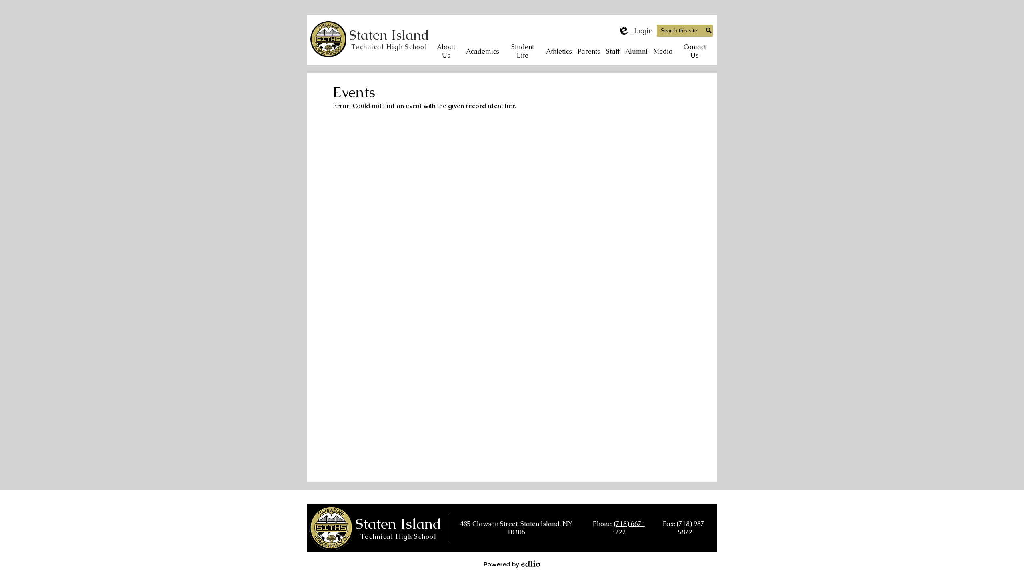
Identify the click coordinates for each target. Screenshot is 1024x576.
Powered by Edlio (512, 564)
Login (635, 31)
